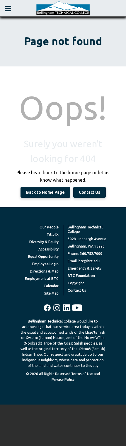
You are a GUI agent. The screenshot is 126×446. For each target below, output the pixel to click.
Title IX (53, 234)
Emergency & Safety (84, 268)
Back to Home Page (45, 192)
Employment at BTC (42, 278)
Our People (49, 227)
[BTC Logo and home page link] (63, 8)
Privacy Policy (63, 379)
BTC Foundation (81, 276)
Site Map (51, 293)
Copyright (76, 283)
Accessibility (48, 249)
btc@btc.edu (89, 261)
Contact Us (89, 192)
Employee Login (45, 264)
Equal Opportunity (43, 256)
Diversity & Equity (44, 242)
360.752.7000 (91, 253)
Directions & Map (44, 271)
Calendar (51, 286)
